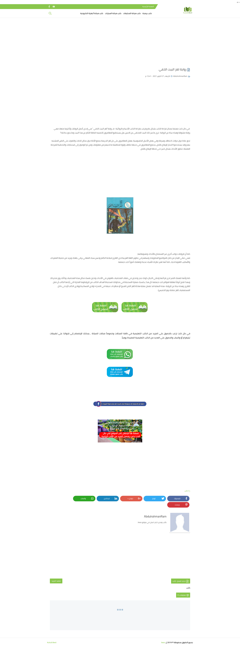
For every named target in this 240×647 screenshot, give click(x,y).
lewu (163, 642)
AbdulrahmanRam (180, 76)
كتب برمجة (147, 13)
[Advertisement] (120, 41)
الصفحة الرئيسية (148, 6)
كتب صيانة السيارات (113, 13)
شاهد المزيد (56, 581)
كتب (186, 490)
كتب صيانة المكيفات (132, 13)
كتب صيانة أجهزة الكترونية (91, 13)
